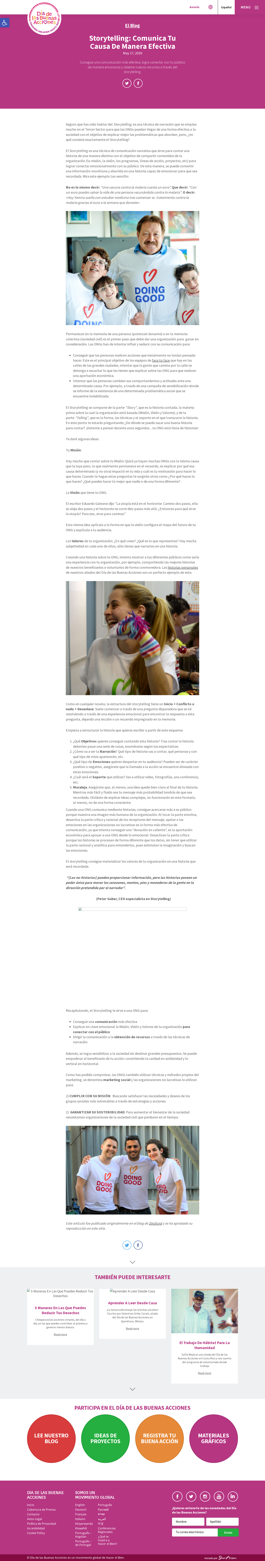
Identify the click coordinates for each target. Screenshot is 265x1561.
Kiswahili (81, 1528)
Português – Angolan (83, 1535)
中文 (101, 1524)
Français (81, 1514)
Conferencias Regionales (107, 1530)
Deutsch (81, 1510)
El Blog (132, 25)
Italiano (80, 1519)
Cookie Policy (36, 1533)
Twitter (126, 83)
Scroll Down (132, 1262)
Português (105, 1505)
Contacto (33, 1514)
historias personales (183, 567)
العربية (102, 1519)
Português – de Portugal (83, 1543)
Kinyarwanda (84, 1524)
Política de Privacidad (41, 1524)
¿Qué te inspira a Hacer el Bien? (107, 1540)
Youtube (219, 1496)
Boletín (194, 7)
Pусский (103, 1510)
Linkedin (233, 1496)
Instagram (205, 1496)
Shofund (155, 1223)
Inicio (30, 1505)
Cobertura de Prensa (41, 1510)
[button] (4, 22)
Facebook (138, 83)
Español (226, 7)
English (80, 1505)
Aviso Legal (34, 1519)
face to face (161, 360)
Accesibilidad (36, 1528)
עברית (101, 1514)
